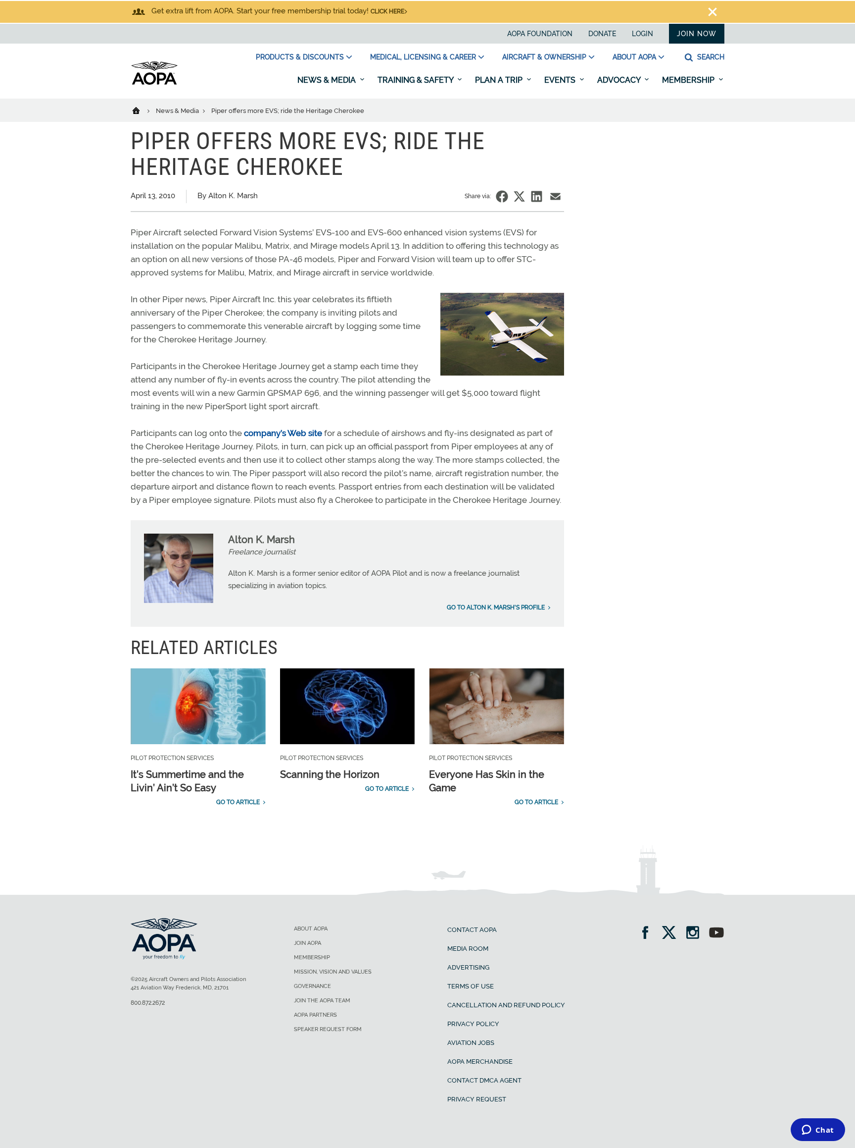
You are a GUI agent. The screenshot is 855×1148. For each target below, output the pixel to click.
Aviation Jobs (470, 1042)
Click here (387, 11)
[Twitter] (672, 934)
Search (709, 57)
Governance (312, 986)
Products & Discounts (300, 57)
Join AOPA (307, 943)
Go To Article (238, 802)
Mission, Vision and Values (333, 972)
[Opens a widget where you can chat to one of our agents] (817, 1130)
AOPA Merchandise (480, 1061)
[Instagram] (696, 934)
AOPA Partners (315, 1015)
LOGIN (642, 34)
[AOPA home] (154, 83)
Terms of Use (470, 986)
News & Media (327, 80)
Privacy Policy (473, 1024)
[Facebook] (648, 934)
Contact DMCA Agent (484, 1080)
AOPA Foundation (539, 34)
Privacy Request (476, 1099)
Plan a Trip (499, 80)
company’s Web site (283, 433)
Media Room (467, 948)
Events (560, 80)
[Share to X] (519, 196)
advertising (468, 967)
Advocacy (619, 80)
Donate (602, 34)
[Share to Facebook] (502, 196)
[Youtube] (716, 934)
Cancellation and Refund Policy (506, 1005)
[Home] (142, 110)
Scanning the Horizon (330, 774)
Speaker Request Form (328, 1029)
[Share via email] (555, 196)
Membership (689, 80)
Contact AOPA (472, 929)
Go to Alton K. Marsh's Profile (496, 607)
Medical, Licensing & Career (423, 57)
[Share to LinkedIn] (536, 196)
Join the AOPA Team (322, 1000)
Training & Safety (416, 80)
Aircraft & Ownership (544, 57)
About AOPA (634, 57)
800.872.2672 (148, 1002)
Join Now (696, 34)
